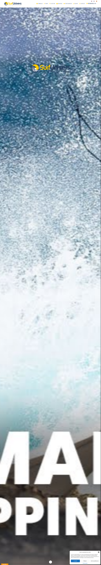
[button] (98, 552)
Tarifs (46, 3)
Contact (83, 3)
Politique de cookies (85, 563)
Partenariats (68, 3)
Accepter (75, 560)
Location (53, 3)
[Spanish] (96, 1)
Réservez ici (92, 3)
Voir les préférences (94, 560)
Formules (40, 3)
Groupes (60, 3)
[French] (94, 1)
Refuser (85, 560)
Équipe (76, 3)
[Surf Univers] (12, 3)
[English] (91, 1)
